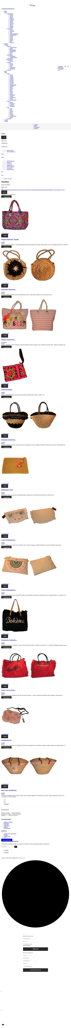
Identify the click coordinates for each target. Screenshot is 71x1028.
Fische (11, 113)
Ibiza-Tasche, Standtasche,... (9, 790)
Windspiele (12, 106)
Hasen (11, 117)
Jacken (11, 16)
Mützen (11, 40)
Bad (11, 53)
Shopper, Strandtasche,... (8, 339)
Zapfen (11, 96)
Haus (8, 73)
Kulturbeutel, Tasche (7, 490)
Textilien (9, 62)
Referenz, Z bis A (61, 189)
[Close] (23, 934)
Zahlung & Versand (8, 822)
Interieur (9, 46)
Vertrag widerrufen (7, 840)
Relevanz (16, 189)
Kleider (11, 15)
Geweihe (12, 82)
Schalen (11, 77)
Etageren (12, 80)
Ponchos (12, 23)
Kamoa (9, 162)
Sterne (11, 98)
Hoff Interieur (10, 161)
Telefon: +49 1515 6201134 (10, 833)
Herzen (11, 88)
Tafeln (11, 92)
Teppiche (9, 70)
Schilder (12, 86)
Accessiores (9, 28)
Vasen (11, 93)
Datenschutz (6, 825)
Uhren (11, 52)
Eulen (11, 112)
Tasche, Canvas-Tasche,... (8, 690)
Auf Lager (10, 150)
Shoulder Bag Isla (6, 740)
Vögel (11, 108)
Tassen (11, 76)
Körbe (11, 87)
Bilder (11, 48)
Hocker (11, 61)
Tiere (8, 107)
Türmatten (12, 103)
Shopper (12, 42)
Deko (5, 72)
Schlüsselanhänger (14, 33)
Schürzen (12, 18)
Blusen (11, 22)
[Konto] (59, 62)
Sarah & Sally (10, 166)
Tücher (11, 36)
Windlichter (12, 95)
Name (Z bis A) (29, 189)
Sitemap (6, 827)
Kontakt (6, 834)
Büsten (11, 102)
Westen (11, 21)
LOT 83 (9, 163)
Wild (11, 110)
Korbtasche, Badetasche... (8, 289)
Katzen (11, 111)
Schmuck (12, 31)
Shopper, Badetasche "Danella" (10, 239)
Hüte (11, 32)
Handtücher (12, 68)
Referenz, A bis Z (53, 189)
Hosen (11, 17)
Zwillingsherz (10, 169)
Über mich (6, 824)
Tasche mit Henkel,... (7, 389)
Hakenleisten (13, 51)
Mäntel (11, 27)
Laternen (12, 105)
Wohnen (6, 45)
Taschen (12, 30)
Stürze (11, 91)
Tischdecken (12, 67)
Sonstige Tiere (13, 116)
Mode (5, 12)
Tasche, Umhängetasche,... (8, 540)
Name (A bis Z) (21, 189)
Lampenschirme (13, 57)
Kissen (11, 63)
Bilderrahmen (13, 50)
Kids (11, 41)
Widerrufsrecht (7, 828)
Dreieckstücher (13, 35)
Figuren (11, 81)
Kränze (11, 83)
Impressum (6, 823)
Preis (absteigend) (45, 189)
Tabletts (11, 78)
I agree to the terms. (28, 966)
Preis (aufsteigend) (37, 189)
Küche (11, 75)
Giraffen (12, 115)
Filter (4, 192)
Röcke (11, 25)
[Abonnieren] (15, 847)
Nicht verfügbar (11, 151)
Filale (5, 837)
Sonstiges (9, 118)
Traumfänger (13, 97)
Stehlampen (12, 56)
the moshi (10, 168)
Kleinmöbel (9, 60)
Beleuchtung (10, 55)
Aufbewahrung (13, 47)
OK (4, 137)
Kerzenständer (13, 85)
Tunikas (11, 26)
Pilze (11, 90)
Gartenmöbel (10, 58)
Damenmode (10, 13)
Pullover (12, 20)
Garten (8, 101)
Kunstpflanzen (13, 100)
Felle (11, 66)
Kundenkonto (7, 836)
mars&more (10, 165)
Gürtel (11, 38)
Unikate (6, 121)
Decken (11, 65)
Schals (11, 37)
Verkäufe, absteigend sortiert (7, 189)
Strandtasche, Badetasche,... (9, 640)
